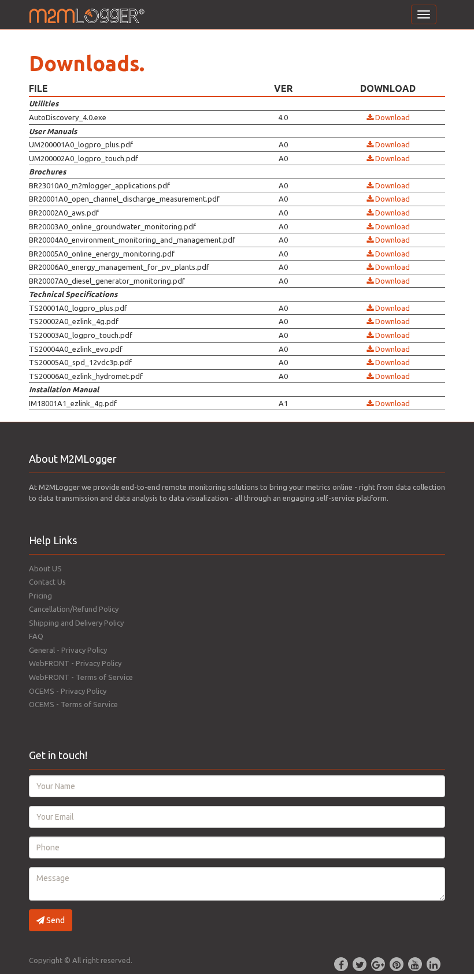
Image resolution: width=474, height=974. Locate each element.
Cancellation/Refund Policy (73, 609)
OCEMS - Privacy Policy (67, 691)
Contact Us (47, 582)
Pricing (40, 596)
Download (391, 117)
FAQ (36, 636)
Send (55, 920)
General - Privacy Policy (68, 650)
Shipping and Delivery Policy (76, 623)
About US (45, 568)
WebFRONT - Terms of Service (81, 677)
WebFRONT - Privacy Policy (75, 663)
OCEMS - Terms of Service (73, 704)
